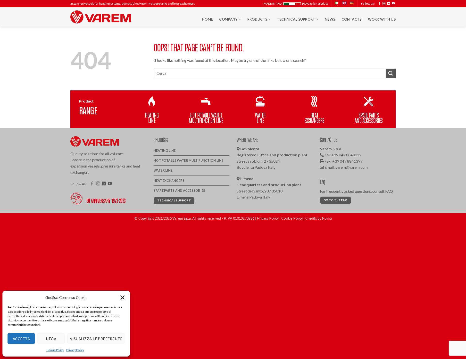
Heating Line (165, 150)
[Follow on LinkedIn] (388, 3)
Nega (51, 338)
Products (257, 19)
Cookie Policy (55, 350)
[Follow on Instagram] (384, 3)
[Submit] (391, 73)
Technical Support (296, 19)
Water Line (163, 170)
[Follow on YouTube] (393, 3)
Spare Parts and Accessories (179, 190)
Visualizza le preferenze (96, 338)
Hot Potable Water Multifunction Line (189, 160)
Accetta (21, 338)
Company (228, 19)
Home (207, 19)
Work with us (382, 19)
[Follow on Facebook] (379, 3)
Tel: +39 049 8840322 (342, 154)
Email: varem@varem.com (346, 167)
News (330, 19)
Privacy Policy (75, 350)
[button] (122, 297)
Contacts (351, 19)
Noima (327, 218)
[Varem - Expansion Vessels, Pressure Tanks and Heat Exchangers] (100, 17)
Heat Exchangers (169, 181)
